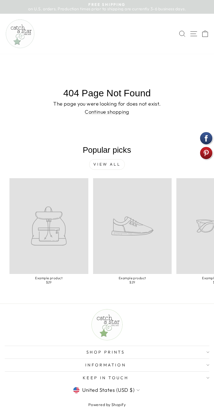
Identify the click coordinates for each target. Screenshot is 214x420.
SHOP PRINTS (105, 352)
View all (107, 164)
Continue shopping (107, 112)
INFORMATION (105, 364)
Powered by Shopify (107, 404)
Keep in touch (105, 377)
